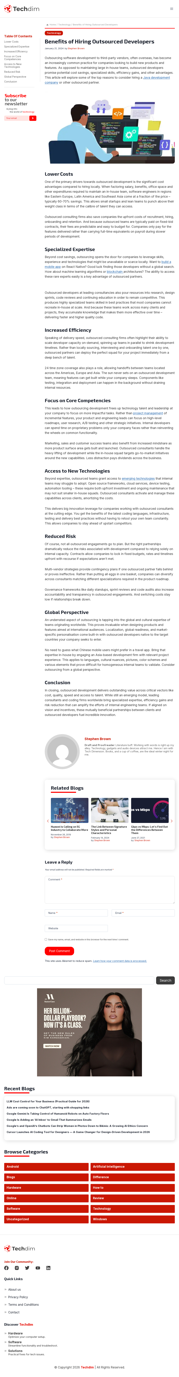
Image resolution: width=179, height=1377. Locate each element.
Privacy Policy (18, 1297)
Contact (13, 1312)
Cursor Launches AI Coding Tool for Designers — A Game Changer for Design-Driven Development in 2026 (78, 1132)
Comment (55, 879)
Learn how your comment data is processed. (120, 961)
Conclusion (11, 81)
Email (119, 913)
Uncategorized (18, 1219)
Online (11, 1198)
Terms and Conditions (23, 1304)
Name (53, 913)
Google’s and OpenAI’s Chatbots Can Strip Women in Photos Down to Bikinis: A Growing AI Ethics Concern (77, 1126)
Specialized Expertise (17, 46)
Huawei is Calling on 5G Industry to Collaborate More (69, 828)
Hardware (14, 1187)
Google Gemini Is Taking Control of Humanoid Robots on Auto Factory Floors (58, 1113)
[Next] (171, 821)
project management (148, 413)
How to (98, 1187)
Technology (54, 33)
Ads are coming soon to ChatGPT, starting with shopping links (48, 1107)
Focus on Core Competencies (13, 58)
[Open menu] (171, 8)
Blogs (11, 1177)
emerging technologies (138, 478)
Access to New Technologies (13, 65)
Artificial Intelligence (109, 1166)
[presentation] (69, 810)
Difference (101, 1177)
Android (13, 1166)
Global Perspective (15, 76)
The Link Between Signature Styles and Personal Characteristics (109, 830)
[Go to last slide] (48, 821)
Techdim (87, 1367)
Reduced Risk (13, 71)
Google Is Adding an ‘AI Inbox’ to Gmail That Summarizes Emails (49, 1119)
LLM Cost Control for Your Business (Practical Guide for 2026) (48, 1101)
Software (13, 1208)
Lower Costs (11, 41)
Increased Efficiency (16, 51)
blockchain (115, 271)
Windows (100, 1219)
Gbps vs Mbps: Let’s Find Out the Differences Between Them (149, 830)
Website (53, 928)
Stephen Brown (76, 48)
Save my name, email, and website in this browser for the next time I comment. (88, 939)
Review (98, 1198)
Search (165, 980)
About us (14, 1289)
